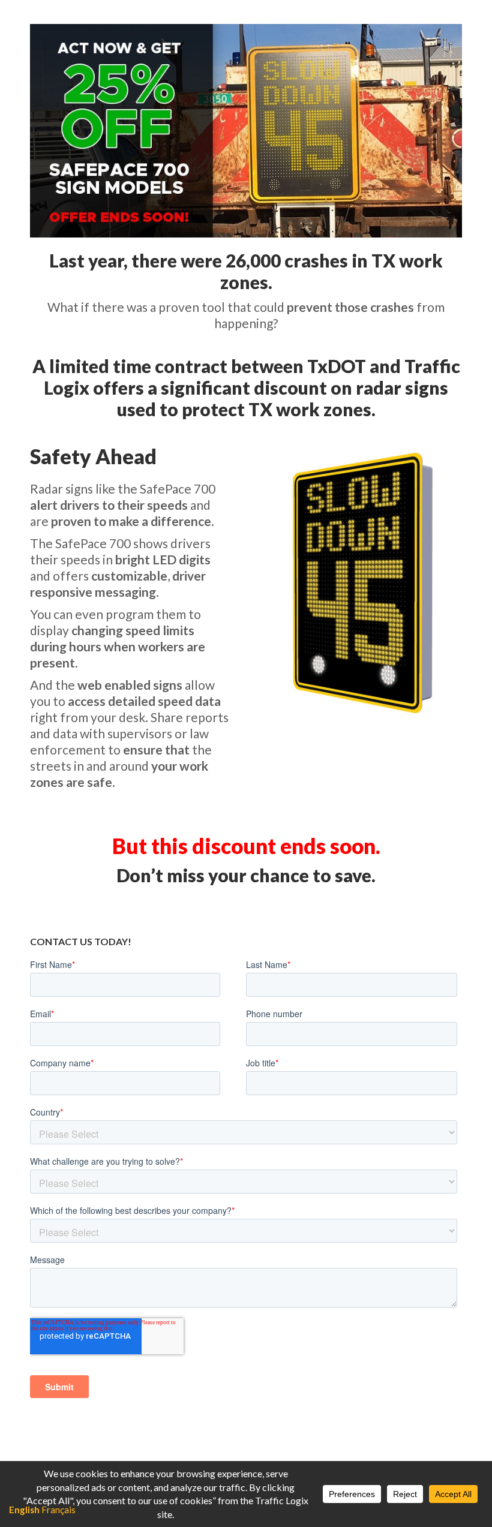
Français (58, 1509)
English (24, 1509)
